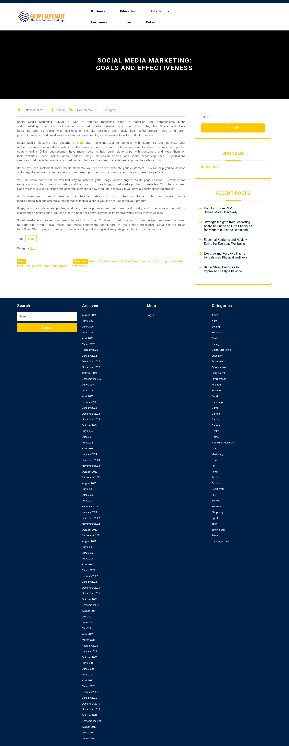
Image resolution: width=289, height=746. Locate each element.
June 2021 (88, 622)
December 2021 (91, 587)
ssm (31, 239)
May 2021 (87, 628)
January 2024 (89, 454)
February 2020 (90, 692)
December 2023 (91, 460)
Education (128, 11)
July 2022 (87, 546)
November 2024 (91, 419)
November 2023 (91, 465)
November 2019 (91, 709)
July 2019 (87, 732)
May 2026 (87, 332)
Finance (216, 390)
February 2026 (90, 349)
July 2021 (87, 616)
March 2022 (88, 570)
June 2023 (88, 494)
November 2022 (91, 523)
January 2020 (89, 697)
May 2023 (87, 500)
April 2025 (87, 396)
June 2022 (88, 552)
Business (98, 11)
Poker (150, 22)
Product (216, 477)
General (216, 425)
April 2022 (87, 564)
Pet (213, 465)
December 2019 (91, 703)
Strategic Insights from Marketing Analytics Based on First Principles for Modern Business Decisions (228, 226)
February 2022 (90, 576)
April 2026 (87, 338)
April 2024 (87, 448)
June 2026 (88, 326)
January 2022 (89, 581)
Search (233, 128)
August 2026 (89, 315)
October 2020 (89, 657)
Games (216, 413)
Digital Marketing (221, 349)
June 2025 (88, 384)
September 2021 (91, 604)
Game (215, 407)
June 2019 (88, 738)
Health (215, 431)
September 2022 (91, 535)
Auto (214, 320)
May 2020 (87, 674)
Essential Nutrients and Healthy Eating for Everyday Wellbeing (225, 242)
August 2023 (89, 483)
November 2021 (91, 593)
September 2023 (91, 477)
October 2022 (89, 529)
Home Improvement (223, 442)
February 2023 (90, 506)
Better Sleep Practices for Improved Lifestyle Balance (223, 269)
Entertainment (161, 11)
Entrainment (218, 373)
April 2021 (87, 634)
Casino (216, 338)
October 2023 (89, 471)
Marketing (217, 454)
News (215, 460)
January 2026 (89, 355)
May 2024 (87, 442)
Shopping (217, 512)
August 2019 (89, 726)
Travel (215, 535)
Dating (215, 344)
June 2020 (88, 668)
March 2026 (88, 344)
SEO (33, 248)
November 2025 (91, 367)
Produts (216, 483)
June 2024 (88, 436)
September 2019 (91, 720)
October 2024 (89, 425)
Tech (214, 523)
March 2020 (88, 686)
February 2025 (90, 402)
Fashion (216, 384)
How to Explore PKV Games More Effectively (220, 210)
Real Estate (218, 489)
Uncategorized (220, 541)
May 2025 (87, 390)
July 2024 (87, 431)
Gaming (216, 419)
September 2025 (91, 378)
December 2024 (91, 413)
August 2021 (89, 610)
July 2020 (87, 662)
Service (216, 500)
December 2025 (91, 361)
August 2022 (89, 541)
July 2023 (87, 489)
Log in (150, 315)
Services (216, 506)
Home (215, 436)
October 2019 (89, 715)
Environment (101, 22)
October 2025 (89, 373)
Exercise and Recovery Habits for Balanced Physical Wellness (226, 255)
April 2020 (87, 680)
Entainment (218, 361)
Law (128, 22)
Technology (218, 529)
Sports (215, 518)
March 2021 (88, 639)
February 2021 (90, 645)
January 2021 (89, 651)
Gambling (217, 402)
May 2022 (87, 558)
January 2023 (89, 512)
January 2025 (89, 407)
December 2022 (91, 518)
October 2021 (89, 599)
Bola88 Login (210, 167)
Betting (216, 326)
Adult (215, 315)
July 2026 (87, 320)
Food (215, 396)
